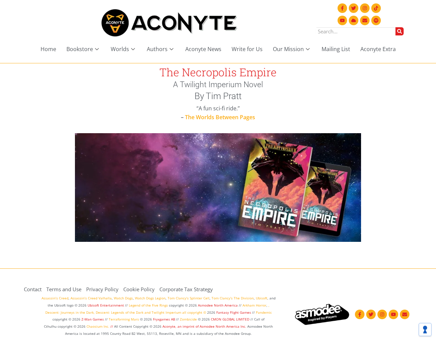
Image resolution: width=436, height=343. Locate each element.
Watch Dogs (123, 298)
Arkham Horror (254, 305)
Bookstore (79, 49)
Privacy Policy (102, 289)
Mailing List (336, 49)
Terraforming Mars (124, 319)
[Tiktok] (376, 8)
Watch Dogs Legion (150, 298)
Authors (157, 49)
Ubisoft (261, 298)
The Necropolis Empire (218, 72)
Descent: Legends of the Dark (119, 312)
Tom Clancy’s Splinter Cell (188, 298)
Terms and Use (63, 289)
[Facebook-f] (342, 8)
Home (48, 49)
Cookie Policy (139, 289)
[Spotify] (376, 20)
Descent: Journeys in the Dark (69, 312)
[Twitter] (353, 8)
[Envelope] (365, 20)
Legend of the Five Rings (148, 305)
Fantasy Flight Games (233, 312)
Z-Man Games (92, 319)
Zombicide (188, 319)
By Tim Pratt (218, 96)
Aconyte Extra (378, 49)
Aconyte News (203, 49)
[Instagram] (365, 8)
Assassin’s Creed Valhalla (91, 298)
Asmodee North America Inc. (223, 326)
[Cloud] (353, 20)
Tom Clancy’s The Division (233, 298)
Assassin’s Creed (55, 298)
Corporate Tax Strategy (186, 289)
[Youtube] (342, 20)
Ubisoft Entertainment (106, 305)
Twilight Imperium (166, 312)
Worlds (120, 49)
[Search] (399, 31)
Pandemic (264, 312)
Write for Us (247, 49)
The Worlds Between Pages (220, 117)
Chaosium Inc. (98, 326)
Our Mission (288, 49)
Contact (33, 289)
